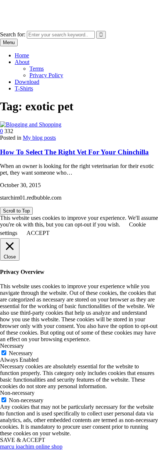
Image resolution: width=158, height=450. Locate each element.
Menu (9, 42)
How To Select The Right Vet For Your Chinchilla (74, 152)
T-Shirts (24, 88)
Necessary (21, 353)
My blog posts (39, 138)
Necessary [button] (12, 346)
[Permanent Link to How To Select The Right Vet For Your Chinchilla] (30, 124)
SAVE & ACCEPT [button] (22, 440)
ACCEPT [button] (38, 233)
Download (27, 82)
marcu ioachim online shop (31, 9)
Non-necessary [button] (17, 393)
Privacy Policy (46, 75)
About (22, 62)
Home (22, 55)
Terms (36, 68)
